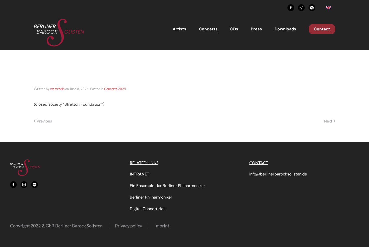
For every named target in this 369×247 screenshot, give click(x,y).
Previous (44, 120)
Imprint (161, 225)
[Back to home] (59, 32)
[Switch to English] (328, 8)
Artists (179, 29)
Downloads (285, 29)
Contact (322, 29)
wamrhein (57, 89)
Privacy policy (128, 225)
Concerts (208, 29)
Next (328, 120)
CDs (234, 29)
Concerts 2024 (115, 89)
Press (256, 29)
